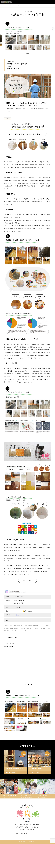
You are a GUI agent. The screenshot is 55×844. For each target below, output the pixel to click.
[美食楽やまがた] (7, 2)
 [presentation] (2, 759)
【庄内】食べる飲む (11, 772)
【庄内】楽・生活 (27, 11)
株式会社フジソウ (19, 615)
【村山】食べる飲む (34, 772)
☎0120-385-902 (18, 611)
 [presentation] (53, 759)
